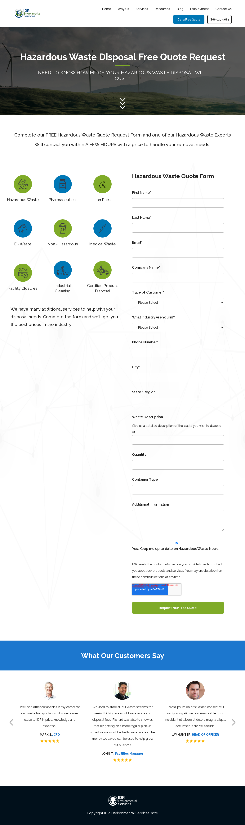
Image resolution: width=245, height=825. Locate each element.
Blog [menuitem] (180, 9)
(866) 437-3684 (219, 19)
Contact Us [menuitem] (224, 9)
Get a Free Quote (188, 19)
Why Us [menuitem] (123, 9)
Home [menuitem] (106, 9)
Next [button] (233, 722)
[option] (49, 712)
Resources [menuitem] (162, 9)
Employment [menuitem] (199, 9)
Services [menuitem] (142, 9)
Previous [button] (11, 722)
